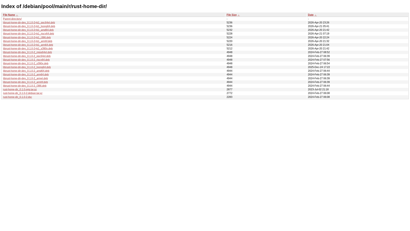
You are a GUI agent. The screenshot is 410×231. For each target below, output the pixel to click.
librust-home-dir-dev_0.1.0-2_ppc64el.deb (27, 56)
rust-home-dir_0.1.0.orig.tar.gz (20, 89)
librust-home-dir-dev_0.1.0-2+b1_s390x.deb (28, 48)
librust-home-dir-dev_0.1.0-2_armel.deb (25, 78)
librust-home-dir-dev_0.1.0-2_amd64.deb (26, 70)
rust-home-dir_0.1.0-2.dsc (17, 97)
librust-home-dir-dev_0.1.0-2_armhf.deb (25, 82)
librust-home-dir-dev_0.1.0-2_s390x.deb (25, 63)
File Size (232, 14)
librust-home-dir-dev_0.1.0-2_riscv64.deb (26, 59)
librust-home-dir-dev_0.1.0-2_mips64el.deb (27, 52)
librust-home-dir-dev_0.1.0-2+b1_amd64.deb (28, 30)
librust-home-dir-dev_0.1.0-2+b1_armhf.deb (27, 41)
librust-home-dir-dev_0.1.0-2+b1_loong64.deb (29, 26)
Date (311, 14)
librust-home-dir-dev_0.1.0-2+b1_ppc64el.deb (29, 22)
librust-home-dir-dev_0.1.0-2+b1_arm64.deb (28, 44)
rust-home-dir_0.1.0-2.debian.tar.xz (22, 93)
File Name (9, 14)
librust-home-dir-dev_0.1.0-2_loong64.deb (27, 67)
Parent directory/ (12, 18)
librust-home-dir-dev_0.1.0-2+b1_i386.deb (27, 37)
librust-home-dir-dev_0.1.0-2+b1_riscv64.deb (28, 33)
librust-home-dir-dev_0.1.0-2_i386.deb (24, 85)
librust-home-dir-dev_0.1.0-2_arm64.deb (26, 74)
